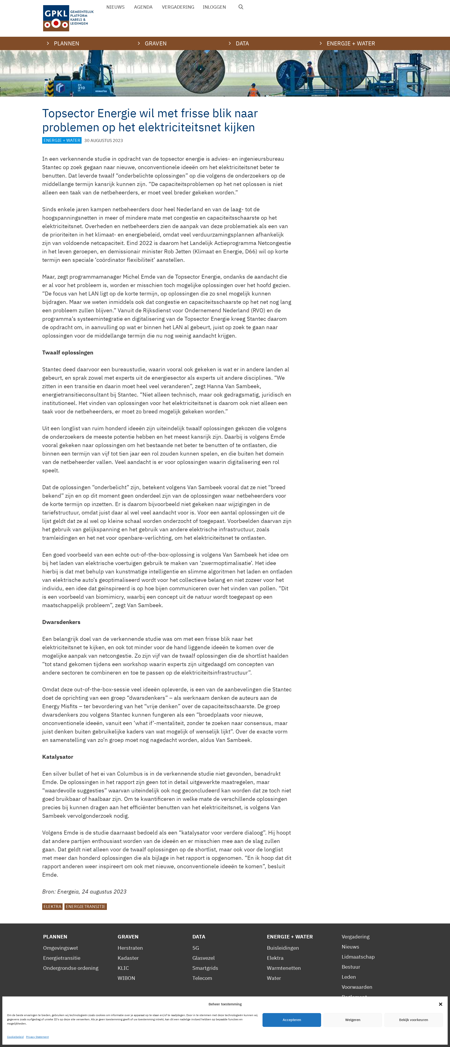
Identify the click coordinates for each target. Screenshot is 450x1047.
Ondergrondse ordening (70, 967)
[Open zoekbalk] (241, 7)
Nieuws (115, 7)
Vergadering (178, 7)
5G (195, 947)
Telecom (202, 977)
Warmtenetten (284, 967)
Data (199, 936)
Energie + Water (62, 140)
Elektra (52, 906)
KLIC (123, 967)
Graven (128, 936)
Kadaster (128, 957)
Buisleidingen (283, 947)
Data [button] (242, 43)
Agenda (143, 7)
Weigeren (352, 1020)
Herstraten (130, 947)
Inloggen (214, 7)
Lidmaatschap (358, 956)
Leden (349, 976)
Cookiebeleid (15, 1037)
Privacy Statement (37, 1037)
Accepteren (292, 1020)
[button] (440, 1004)
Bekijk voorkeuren (413, 1020)
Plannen (55, 936)
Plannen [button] (66, 43)
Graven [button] (156, 43)
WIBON (126, 977)
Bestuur (351, 966)
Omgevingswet (60, 947)
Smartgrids (205, 967)
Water (274, 977)
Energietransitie (86, 906)
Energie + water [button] (351, 43)
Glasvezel (203, 957)
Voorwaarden (357, 986)
